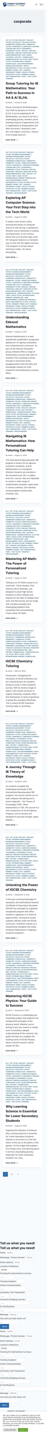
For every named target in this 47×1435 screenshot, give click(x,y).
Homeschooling (12, 59)
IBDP (30, 59)
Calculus (16, 42)
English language (14, 648)
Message (4, 1314)
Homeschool (28, 57)
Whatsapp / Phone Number (12, 1257)
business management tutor (18, 156)
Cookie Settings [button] (10, 1430)
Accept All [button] (23, 1430)
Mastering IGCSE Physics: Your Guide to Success (21, 1000)
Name (3, 1253)
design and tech (13, 48)
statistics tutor (13, 74)
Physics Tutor (30, 68)
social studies (28, 72)
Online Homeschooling (10, 1285)
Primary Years (12, 70)
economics (26, 48)
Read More (12, 140)
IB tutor (23, 59)
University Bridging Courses (12, 1299)
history (18, 57)
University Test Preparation (12, 1292)
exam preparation (13, 55)
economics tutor (13, 51)
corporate (16, 46)
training (9, 78)
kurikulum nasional (14, 66)
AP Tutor (14, 40)
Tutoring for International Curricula (15, 1273)
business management (21, 154)
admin (10, 102)
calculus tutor (28, 42)
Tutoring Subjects (8, 1281)
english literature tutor (26, 53)
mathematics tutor (14, 68)
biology (22, 40)
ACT (7, 40)
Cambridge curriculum (15, 44)
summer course (27, 74)
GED (23, 55)
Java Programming (25, 64)
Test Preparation (13, 76)
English (25, 51)
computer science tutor (16, 641)
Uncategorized (20, 193)
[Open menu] (36, 4)
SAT (20, 70)
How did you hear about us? (13, 1318)
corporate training (31, 46)
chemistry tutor (13, 163)
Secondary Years (13, 72)
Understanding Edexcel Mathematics (17, 322)
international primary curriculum (20, 178)
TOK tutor (32, 76)
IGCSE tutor (22, 176)
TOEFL (24, 76)
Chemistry (30, 161)
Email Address (7, 1262)
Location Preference (9, 1266)
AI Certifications (7, 1306)
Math (26, 66)
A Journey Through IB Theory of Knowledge (20, 771)
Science (27, 70)
